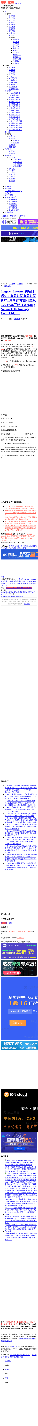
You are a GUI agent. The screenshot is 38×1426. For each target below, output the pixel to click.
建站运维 (8, 155)
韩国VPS (12, 27)
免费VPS (12, 145)
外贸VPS (12, 74)
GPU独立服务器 (14, 95)
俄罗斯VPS (17, 61)
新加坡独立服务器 (15, 125)
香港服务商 (13, 199)
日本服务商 (13, 206)
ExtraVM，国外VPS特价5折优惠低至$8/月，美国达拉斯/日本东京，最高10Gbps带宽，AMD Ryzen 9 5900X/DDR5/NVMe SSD (20, 803)
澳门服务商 (13, 201)
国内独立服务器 (14, 99)
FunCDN (14, 1347)
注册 (10, 923)
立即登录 (4, 923)
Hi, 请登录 (4, 216)
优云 (7, 1347)
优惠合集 (20, 284)
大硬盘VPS (13, 82)
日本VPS (12, 24)
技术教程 (12, 172)
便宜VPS (12, 68)
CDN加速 (12, 147)
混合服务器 (13, 87)
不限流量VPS (13, 84)
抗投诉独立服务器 (15, 130)
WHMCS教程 (17, 159)
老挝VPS (16, 46)
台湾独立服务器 (14, 104)
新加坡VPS (17, 55)
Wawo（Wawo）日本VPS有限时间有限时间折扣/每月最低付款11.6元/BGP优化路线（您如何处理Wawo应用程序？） (20, 528)
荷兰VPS (16, 52)
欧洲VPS (12, 35)
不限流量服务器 (14, 117)
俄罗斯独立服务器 (15, 123)
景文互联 (28, 588)
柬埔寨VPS (17, 59)
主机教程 (8, 149)
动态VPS (12, 72)
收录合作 (8, 193)
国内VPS (12, 18)
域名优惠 (16, 140)
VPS (5, 361)
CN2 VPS (12, 76)
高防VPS (12, 70)
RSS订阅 (13, 1357)
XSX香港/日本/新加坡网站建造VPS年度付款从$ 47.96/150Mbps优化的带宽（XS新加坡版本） (20, 513)
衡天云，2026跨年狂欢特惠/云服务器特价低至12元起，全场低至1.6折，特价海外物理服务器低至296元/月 (20, 833)
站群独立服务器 (14, 97)
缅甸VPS (16, 44)
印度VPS (16, 40)
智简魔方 (12, 181)
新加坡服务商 (14, 210)
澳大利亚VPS (17, 63)
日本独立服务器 (14, 106)
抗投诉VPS (13, 80)
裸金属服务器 (14, 89)
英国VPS (12, 31)
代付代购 (27, 931)
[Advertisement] (19, 262)
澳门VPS (12, 20)
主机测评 (8, 132)
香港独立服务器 (14, 102)
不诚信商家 (9, 212)
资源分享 (12, 174)
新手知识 (12, 151)
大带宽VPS (13, 78)
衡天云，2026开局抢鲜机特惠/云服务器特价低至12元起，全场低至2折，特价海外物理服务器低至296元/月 (20, 827)
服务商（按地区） (11, 197)
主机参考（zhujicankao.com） (20, 1355)
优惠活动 (12, 176)
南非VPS (16, 50)
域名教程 (16, 143)
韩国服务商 (13, 208)
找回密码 (22, 216)
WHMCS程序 (17, 164)
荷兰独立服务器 (14, 112)
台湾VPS (12, 22)
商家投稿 (8, 186)
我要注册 (13, 216)
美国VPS (12, 29)
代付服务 (8, 189)
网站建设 (12, 170)
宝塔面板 (12, 179)
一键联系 (20, 938)
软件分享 (12, 153)
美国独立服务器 (14, 110)
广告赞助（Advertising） (13, 191)
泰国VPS (16, 42)
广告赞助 (31, 319)
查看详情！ (29, 336)
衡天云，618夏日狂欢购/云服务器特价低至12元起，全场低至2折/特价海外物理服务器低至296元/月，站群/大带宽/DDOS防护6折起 (21, 820)
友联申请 (19, 1357)
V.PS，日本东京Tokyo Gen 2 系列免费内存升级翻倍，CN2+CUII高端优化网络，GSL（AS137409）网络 (21, 809)
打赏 (2, 577)
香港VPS (12, 16)
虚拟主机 (12, 136)
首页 (6, 12)
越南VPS (16, 48)
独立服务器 (9, 91)
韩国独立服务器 (14, 108)
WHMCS (12, 158)
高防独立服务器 (14, 119)
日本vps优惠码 (20, 588)
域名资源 (12, 138)
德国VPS (12, 33)
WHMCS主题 (17, 162)
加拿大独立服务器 (15, 121)
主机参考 (17, 3)
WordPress (12, 168)
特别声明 (27, 604)
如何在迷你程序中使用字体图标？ (13, 596)
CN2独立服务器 (14, 93)
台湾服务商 (13, 204)
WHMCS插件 (17, 166)
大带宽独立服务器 (15, 127)
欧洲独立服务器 (14, 115)
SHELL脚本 (9, 195)
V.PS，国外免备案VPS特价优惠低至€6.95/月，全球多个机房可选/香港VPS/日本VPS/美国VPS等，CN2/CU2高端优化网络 (21, 796)
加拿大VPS (17, 57)
